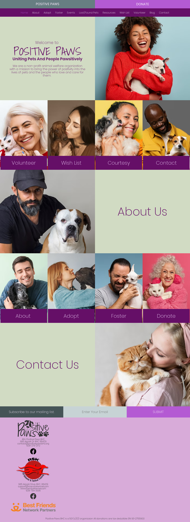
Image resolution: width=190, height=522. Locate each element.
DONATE (142, 4)
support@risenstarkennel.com (33, 486)
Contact (166, 162)
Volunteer (24, 162)
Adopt (71, 316)
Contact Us (47, 365)
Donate (166, 316)
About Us (142, 211)
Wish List (71, 162)
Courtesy (119, 162)
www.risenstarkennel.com (33, 488)
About (24, 316)
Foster (118, 316)
